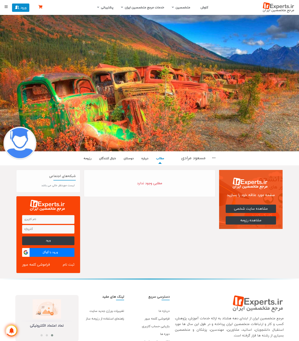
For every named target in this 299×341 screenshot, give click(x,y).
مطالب (160, 158)
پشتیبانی (107, 7)
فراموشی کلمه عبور (36, 264)
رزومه (87, 158)
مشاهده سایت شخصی (251, 208)
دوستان (129, 158)
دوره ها (165, 334)
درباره (144, 158)
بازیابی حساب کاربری (156, 326)
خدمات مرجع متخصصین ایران (144, 7)
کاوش (204, 7)
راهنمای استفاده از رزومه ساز (105, 319)
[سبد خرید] (40, 7)
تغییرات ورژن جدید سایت (107, 311)
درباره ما (164, 311)
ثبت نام (68, 264)
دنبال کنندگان (107, 158)
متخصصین (183, 7)
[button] (52, 335)
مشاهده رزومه (250, 220)
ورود (22, 7)
